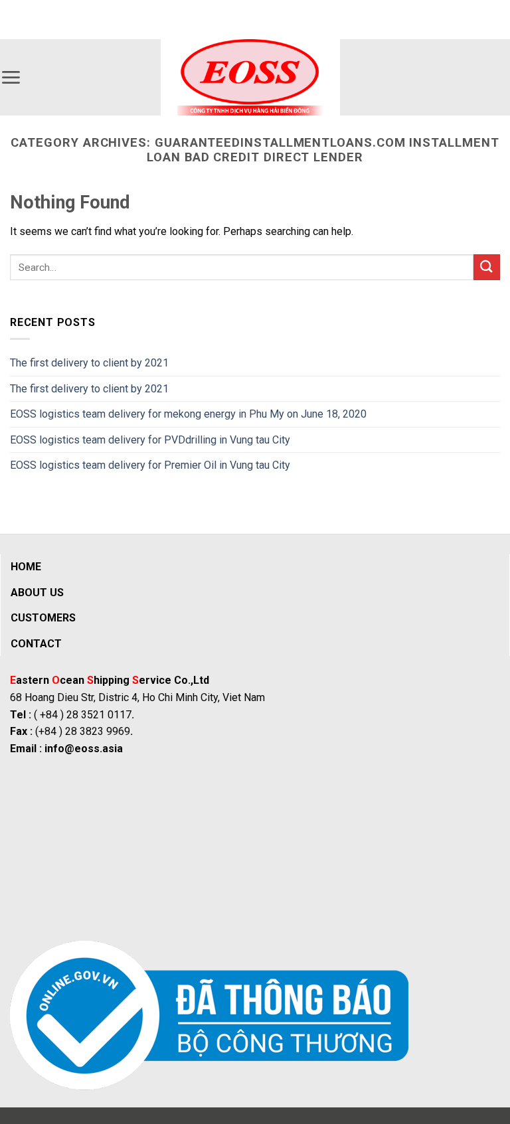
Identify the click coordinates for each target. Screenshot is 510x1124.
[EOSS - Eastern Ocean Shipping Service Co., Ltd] (250, 77)
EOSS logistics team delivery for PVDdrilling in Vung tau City (150, 440)
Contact (36, 643)
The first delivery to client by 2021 (89, 363)
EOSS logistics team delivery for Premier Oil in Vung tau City (150, 465)
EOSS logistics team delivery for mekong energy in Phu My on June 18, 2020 (188, 414)
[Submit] (486, 267)
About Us (37, 592)
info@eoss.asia (83, 748)
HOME (26, 566)
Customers (43, 617)
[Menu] (10, 77)
